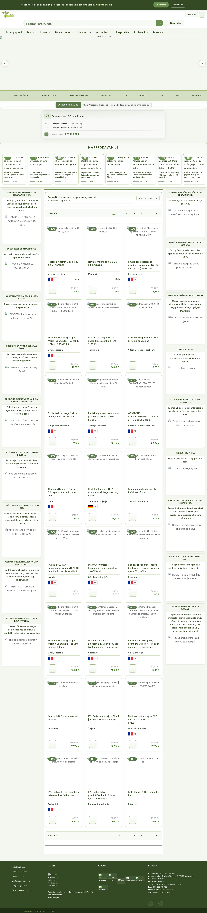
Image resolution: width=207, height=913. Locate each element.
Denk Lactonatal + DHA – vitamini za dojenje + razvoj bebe (103, 492)
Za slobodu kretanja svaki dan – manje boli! (185, 401)
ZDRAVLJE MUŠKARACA (79, 96)
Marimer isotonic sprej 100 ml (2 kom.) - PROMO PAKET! (142, 719)
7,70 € (156, 367)
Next (202, 63)
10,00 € (155, 746)
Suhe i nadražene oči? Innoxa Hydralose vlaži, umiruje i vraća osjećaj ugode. (21, 410)
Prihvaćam (161, 5)
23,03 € (155, 443)
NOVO (177, 96)
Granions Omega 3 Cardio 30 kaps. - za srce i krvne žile (62, 492)
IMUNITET (106, 96)
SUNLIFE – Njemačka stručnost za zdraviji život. (185, 193)
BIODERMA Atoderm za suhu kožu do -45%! (21, 297)
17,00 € (75, 443)
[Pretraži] (159, 23)
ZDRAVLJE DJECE (47, 96)
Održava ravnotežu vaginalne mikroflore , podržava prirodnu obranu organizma (21, 357)
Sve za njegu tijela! (185, 453)
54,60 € (115, 367)
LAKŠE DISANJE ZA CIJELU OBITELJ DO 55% (22, 506)
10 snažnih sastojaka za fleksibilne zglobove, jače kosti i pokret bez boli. (185, 411)
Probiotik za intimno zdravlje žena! (21, 347)
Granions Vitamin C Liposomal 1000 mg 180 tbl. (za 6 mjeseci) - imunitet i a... (103, 643)
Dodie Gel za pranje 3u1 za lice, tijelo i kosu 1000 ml (62, 415)
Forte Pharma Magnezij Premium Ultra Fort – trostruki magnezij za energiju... (144, 643)
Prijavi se (191, 14)
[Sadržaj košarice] (52, 290)
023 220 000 (72, 134)
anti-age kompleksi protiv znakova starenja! (22, 619)
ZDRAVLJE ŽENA (20, 96)
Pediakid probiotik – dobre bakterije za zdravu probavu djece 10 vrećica (143, 568)
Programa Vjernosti (98, 105)
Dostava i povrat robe (21, 881)
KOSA (160, 96)
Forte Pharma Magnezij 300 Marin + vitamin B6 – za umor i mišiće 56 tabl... (63, 643)
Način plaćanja (18, 876)
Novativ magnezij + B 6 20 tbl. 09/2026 (102, 263)
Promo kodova (117, 105)
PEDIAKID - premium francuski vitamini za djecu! (22, 563)
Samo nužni (178, 5)
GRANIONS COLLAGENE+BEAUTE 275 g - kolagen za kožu (143, 416)
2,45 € (115, 291)
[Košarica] (202, 15)
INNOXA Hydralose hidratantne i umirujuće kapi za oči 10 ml (103, 568)
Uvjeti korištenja (18, 867)
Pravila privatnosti (19, 872)
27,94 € (155, 821)
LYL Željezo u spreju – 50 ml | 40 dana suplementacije (103, 718)
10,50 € (115, 821)
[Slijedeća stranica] (156, 213)
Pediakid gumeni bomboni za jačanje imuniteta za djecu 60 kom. (104, 416)
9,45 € (155, 670)
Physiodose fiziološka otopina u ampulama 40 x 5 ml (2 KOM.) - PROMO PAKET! (143, 265)
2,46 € (75, 291)
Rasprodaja (122, 32)
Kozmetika (102, 32)
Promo (43, 32)
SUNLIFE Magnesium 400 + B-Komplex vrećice (143, 339)
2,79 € (156, 518)
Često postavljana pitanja (22, 890)
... (149, 213)
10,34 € (75, 670)
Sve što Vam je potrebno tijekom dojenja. (21, 453)
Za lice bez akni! (185, 349)
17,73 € (75, 367)
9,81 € (76, 594)
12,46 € (115, 443)
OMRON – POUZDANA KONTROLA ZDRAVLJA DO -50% (21, 193)
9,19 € (156, 291)
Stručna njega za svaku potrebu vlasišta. (185, 243)
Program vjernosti (19, 886)
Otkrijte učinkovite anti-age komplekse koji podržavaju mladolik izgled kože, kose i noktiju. (22, 629)
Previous (4, 63)
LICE (124, 96)
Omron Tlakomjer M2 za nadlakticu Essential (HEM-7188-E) (102, 340)
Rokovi (30, 32)
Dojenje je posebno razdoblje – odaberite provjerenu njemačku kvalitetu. (22, 463)
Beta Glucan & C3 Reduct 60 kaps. (143, 794)
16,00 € (115, 670)
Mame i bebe (62, 32)
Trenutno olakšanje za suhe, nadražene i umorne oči (21, 400)
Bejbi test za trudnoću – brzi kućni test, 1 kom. (143, 491)
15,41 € (115, 518)
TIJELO (142, 96)
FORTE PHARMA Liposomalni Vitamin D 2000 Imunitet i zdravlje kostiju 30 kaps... (63, 568)
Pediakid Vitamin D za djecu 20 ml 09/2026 (63, 263)
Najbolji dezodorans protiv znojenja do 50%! (185, 501)
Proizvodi (139, 32)
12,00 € (75, 518)
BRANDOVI (197, 96)
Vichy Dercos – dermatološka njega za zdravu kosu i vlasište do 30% (185, 253)
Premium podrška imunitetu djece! (185, 295)
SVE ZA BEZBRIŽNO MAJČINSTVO (21, 249)
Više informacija (103, 5)
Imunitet (82, 32)
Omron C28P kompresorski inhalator (63, 718)
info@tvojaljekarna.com (163, 890)
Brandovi (158, 32)
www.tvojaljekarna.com (162, 892)
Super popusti (14, 32)
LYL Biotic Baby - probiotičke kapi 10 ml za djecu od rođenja (101, 795)
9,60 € (75, 821)
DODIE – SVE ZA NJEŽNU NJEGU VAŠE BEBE (185, 557)
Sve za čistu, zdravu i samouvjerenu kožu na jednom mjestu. (185, 358)
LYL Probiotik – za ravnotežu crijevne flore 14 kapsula (63, 794)
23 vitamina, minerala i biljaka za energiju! (185, 607)
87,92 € (75, 746)
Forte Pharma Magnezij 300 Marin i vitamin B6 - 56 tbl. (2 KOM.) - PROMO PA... (63, 340)
